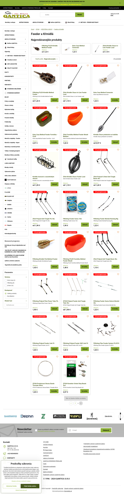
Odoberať (106, 430)
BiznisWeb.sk (68, 491)
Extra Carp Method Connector (78, 46)
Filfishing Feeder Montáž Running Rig (105, 219)
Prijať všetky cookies (30, 486)
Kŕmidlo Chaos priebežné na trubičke (105, 134)
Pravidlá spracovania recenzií (91, 454)
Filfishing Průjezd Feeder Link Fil (43, 343)
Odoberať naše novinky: (25, 432)
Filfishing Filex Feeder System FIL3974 (106, 343)
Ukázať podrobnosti (21, 490)
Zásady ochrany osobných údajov (73, 488)
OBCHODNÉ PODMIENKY (90, 446)
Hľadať (79, 15)
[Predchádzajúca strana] (71, 403)
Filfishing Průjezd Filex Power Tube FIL (45, 301)
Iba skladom (10, 296)
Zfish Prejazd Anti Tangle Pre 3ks (44, 219)
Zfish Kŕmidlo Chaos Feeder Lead (74, 177)
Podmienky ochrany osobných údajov (94, 443)
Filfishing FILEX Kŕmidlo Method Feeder (50, 46)
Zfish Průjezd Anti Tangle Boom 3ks (105, 259)
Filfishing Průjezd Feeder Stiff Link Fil (75, 343)
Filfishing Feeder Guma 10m (72, 219)
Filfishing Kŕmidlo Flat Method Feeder (45, 259)
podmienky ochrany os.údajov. (46, 431)
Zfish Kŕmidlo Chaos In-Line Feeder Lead (110, 46)
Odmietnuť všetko (11, 486)
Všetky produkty (12, 293)
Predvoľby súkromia (57, 488)
